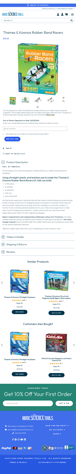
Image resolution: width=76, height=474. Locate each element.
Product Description (17, 162)
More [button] (56, 434)
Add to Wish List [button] (15, 154)
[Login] (62, 15)
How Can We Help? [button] (56, 426)
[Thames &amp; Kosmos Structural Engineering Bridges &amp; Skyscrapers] (57, 281)
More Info (50, 115)
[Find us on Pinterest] (15, 439)
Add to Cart (56, 313)
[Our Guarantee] (45, 448)
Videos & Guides (15, 236)
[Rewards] (58, 15)
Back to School (39, 5)
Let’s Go (64, 403)
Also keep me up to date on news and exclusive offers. (27, 134)
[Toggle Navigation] (72, 14)
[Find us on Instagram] (18, 439)
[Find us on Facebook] (13, 439)
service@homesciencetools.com (20, 430)
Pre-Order (20, 312)
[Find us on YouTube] (21, 439)
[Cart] (66, 14)
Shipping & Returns (16, 244)
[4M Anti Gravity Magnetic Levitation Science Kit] (57, 344)
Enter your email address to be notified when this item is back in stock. (30, 123)
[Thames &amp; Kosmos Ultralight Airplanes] (19, 282)
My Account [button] (56, 430)
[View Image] (13, 103)
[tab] (37, 107)
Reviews (10, 251)
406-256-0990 (20, 433)
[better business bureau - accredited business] (69, 447)
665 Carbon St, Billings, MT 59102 (20, 426)
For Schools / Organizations (57, 9)
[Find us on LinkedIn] (24, 439)
